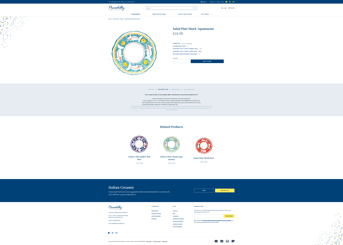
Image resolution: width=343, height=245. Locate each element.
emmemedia (164, 241)
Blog (218, 2)
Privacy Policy (148, 241)
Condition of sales (177, 224)
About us (212, 2)
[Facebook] (226, 1)
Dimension (176, 89)
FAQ (222, 2)
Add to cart (207, 61)
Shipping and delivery (178, 218)
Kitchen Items (154, 210)
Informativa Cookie (157, 241)
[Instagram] (230, 1)
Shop (204, 190)
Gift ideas (205, 14)
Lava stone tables (185, 14)
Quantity (175, 58)
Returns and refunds (178, 221)
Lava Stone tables (156, 216)
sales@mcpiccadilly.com (118, 223)
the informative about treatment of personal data (217, 220)
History (151, 89)
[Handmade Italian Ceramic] (121, 8)
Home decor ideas (159, 14)
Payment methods (177, 226)
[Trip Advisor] (233, 1)
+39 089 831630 (116, 220)
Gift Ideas (153, 218)
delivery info (189, 89)
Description (163, 89)
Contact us (225, 190)
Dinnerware (136, 14)
